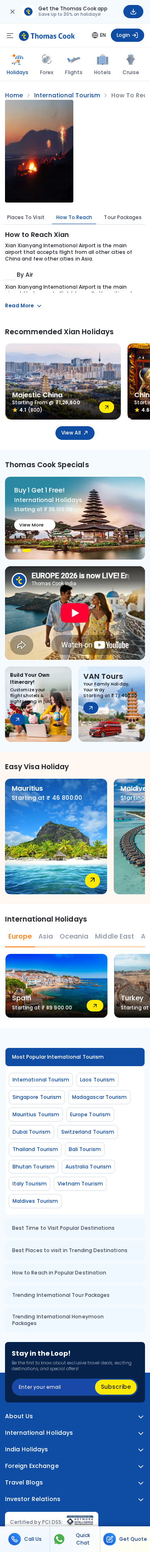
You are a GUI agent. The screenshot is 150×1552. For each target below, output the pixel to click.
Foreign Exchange (32, 1466)
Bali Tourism (85, 1149)
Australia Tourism (88, 1166)
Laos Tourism (97, 1079)
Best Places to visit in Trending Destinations (70, 1250)
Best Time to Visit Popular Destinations (63, 1227)
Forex (46, 72)
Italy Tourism (29, 1183)
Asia (45, 936)
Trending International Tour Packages (61, 1295)
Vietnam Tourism (80, 1183)
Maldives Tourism (35, 1200)
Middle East (114, 936)
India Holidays (26, 1449)
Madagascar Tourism (99, 1097)
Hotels (102, 72)
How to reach (74, 217)
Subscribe (116, 1387)
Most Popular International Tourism (58, 1056)
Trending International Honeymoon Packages (58, 1320)
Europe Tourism (90, 1114)
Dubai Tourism (31, 1131)
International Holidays (39, 1433)
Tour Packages (123, 217)
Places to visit (26, 217)
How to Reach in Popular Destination (59, 1272)
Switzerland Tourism (87, 1131)
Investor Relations (32, 1499)
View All (70, 432)
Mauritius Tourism (35, 1114)
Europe (20, 936)
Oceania (74, 936)
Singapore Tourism (36, 1097)
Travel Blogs (24, 1483)
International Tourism (40, 1079)
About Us (19, 1416)
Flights (73, 72)
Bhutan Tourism (33, 1166)
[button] (14, 550)
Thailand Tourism (35, 1149)
